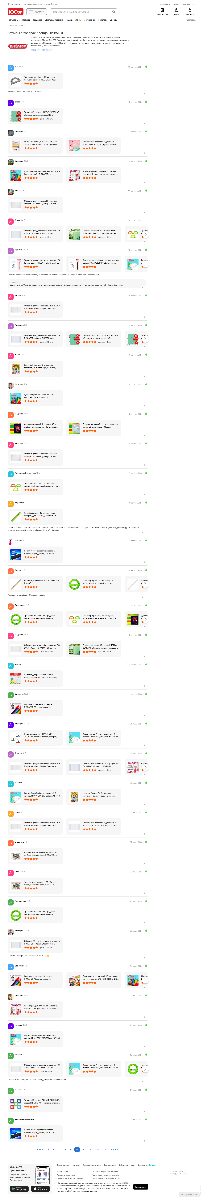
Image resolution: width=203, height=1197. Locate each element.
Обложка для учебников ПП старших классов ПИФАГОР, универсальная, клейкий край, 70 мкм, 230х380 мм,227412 (40, 202)
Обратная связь (190, 1194)
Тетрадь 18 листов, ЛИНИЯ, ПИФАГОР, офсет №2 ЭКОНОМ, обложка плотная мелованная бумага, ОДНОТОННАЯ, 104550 (42, 1101)
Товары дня (110, 1165)
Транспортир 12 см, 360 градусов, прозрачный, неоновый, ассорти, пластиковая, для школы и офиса (98, 581)
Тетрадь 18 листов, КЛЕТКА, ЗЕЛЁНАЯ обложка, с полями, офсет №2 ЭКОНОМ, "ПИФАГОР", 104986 (41, 113)
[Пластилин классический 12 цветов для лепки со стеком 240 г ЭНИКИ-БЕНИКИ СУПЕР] (74, 980)
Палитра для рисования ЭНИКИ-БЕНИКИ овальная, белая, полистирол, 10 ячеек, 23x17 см (42, 676)
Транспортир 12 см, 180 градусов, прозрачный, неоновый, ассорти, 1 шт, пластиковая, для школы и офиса (41, 484)
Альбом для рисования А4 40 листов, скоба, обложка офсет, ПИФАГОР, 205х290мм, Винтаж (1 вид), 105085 (41, 853)
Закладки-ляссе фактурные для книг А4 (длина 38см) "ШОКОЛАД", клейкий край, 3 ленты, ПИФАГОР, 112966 (101, 261)
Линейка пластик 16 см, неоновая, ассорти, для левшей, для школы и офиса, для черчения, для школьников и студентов (41, 514)
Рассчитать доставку (65, 1174)
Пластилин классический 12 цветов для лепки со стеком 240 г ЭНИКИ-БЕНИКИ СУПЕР (100, 977)
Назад (39, 1149)
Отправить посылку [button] (33, 4)
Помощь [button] (175, 4)
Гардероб (37, 19)
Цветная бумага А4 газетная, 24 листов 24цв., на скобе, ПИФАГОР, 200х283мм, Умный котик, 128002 (42, 172)
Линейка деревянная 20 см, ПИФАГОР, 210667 (42, 581)
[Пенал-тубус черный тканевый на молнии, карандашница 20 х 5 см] (15, 554)
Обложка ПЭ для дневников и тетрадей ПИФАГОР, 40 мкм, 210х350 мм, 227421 (42, 942)
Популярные (14, 19)
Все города (15, 4)
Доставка (191, 19)
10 (77, 1149)
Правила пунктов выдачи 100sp (106, 1178)
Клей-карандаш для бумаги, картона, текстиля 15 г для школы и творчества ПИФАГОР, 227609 (100, 172)
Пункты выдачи (63, 1171)
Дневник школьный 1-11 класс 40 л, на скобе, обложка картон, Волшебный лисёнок (41, 425)
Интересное (89, 19)
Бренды (113, 19)
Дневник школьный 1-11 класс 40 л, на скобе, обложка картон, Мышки (100, 425)
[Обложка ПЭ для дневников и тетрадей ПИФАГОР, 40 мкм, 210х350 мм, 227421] (15, 944)
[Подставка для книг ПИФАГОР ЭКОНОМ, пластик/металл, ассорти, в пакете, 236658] (15, 737)
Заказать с (147, 1165)
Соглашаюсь (140, 1187)
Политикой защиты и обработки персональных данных (92, 1189)
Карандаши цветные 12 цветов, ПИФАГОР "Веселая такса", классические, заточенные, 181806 (40, 705)
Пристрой (102, 19)
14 (105, 1149)
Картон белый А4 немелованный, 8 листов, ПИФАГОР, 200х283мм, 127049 (100, 735)
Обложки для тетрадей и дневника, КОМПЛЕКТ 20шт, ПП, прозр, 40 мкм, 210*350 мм (100, 143)
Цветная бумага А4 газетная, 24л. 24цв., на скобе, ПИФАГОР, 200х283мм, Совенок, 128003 (39, 396)
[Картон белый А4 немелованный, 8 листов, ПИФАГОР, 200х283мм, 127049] (133, 263)
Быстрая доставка (92, 1165)
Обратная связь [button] (188, 4)
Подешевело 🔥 (73, 19)
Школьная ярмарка (54, 19)
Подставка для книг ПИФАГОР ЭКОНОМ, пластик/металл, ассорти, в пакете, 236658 (41, 735)
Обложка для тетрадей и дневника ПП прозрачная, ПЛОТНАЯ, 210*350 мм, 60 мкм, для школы (100, 824)
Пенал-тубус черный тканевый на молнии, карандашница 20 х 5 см (39, 552)
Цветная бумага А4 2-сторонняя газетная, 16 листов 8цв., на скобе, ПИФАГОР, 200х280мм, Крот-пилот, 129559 (40, 366)
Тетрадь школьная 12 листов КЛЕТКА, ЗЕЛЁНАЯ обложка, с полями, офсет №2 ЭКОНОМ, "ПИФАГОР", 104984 (100, 232)
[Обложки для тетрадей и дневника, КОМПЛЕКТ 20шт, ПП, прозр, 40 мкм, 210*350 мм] (74, 145)
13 (98, 1149)
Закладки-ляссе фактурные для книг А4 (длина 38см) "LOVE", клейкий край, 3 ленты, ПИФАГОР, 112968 (42, 261)
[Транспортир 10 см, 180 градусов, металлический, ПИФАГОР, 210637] (15, 80)
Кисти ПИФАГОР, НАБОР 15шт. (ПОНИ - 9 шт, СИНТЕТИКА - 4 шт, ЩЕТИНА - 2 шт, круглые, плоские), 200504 (41, 143)
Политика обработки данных (105, 1171)
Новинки (26, 19)
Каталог (39, 11)
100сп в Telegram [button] (51, 4)
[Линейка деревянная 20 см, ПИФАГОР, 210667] (15, 584)
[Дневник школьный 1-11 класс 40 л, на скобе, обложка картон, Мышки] (74, 427)
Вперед (114, 1149)
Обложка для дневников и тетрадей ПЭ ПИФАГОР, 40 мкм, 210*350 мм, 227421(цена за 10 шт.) (42, 232)
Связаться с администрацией (69, 1178)
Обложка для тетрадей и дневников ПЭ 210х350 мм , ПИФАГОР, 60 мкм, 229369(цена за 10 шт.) (42, 646)
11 (84, 1149)
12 (91, 1149)
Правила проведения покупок (105, 1174)
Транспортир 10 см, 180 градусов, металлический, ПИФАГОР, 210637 (40, 78)
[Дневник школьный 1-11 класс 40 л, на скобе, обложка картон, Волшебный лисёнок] (15, 427)
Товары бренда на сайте (42, 49)
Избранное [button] (165, 4)
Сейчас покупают (126, 1165)
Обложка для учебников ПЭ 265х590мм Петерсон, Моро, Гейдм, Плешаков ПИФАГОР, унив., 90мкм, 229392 (42, 307)
